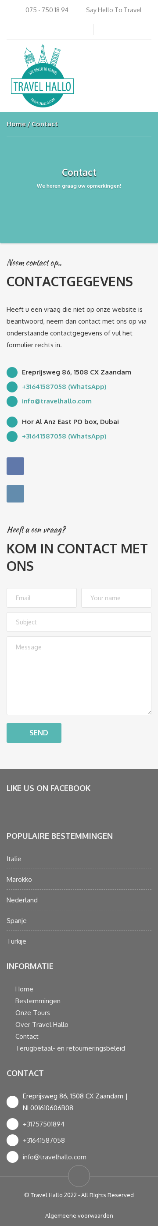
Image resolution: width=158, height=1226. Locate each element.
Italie (14, 859)
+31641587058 (44, 1140)
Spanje (17, 920)
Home (16, 124)
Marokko (19, 879)
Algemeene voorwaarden (79, 1215)
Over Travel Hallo (41, 1024)
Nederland (22, 900)
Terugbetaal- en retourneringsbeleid (70, 1048)
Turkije (16, 941)
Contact (27, 1036)
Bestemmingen (38, 1001)
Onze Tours (32, 1013)
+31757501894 (44, 1124)
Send (38, 732)
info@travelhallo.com (54, 1157)
